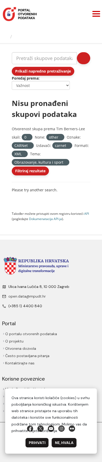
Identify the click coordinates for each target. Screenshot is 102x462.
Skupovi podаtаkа (36, 36)
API (86, 213)
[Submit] (83, 58)
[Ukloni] (28, 137)
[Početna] (6, 36)
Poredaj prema (25, 78)
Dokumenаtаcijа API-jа (45, 219)
